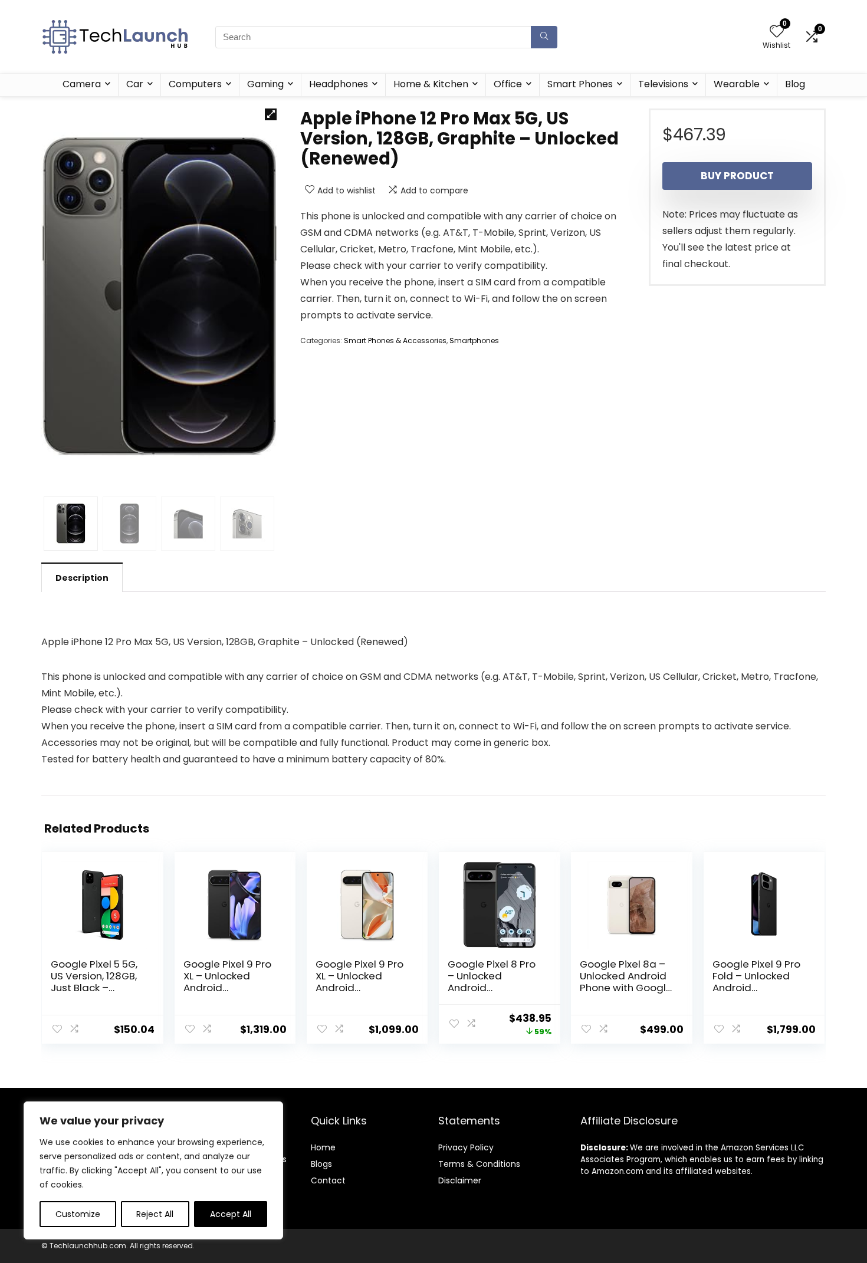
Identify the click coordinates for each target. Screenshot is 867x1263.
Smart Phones (580, 84)
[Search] (544, 37)
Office (508, 84)
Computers (195, 84)
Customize (77, 1214)
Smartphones (474, 341)
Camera (82, 84)
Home (323, 1147)
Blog (795, 84)
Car (134, 84)
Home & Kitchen (430, 84)
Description (82, 578)
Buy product (737, 176)
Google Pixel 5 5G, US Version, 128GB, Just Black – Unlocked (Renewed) (94, 987)
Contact (328, 1180)
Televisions (663, 84)
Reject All (154, 1214)
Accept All (230, 1214)
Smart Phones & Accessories (395, 341)
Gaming (265, 84)
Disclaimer (459, 1180)
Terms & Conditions (479, 1164)
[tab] (82, 577)
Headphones (338, 84)
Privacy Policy (466, 1147)
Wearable (737, 84)
